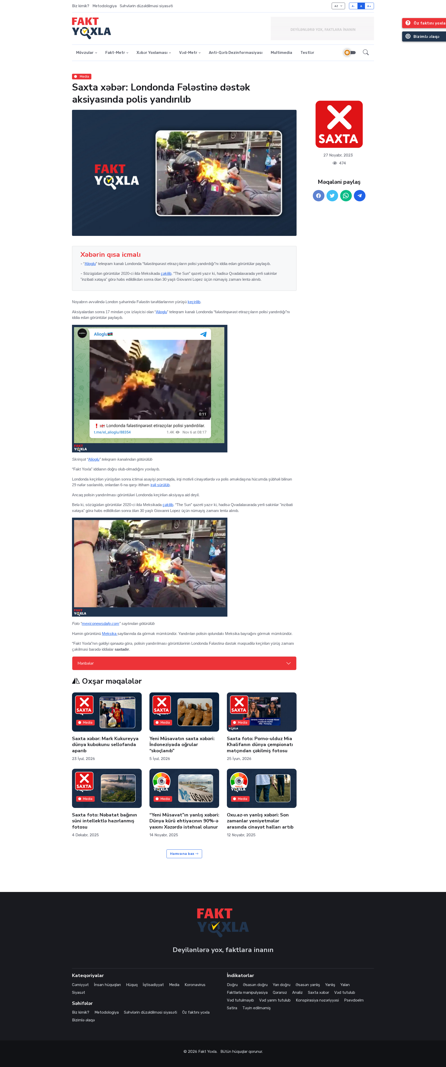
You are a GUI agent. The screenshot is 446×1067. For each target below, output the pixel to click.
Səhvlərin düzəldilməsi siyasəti (146, 6)
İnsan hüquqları (107, 984)
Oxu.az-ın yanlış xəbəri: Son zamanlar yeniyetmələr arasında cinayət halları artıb (260, 821)
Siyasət (78, 992)
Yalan (345, 984)
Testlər (307, 52)
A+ (369, 6)
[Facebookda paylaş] (318, 196)
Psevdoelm (354, 1000)
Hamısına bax (182, 854)
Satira (232, 1008)
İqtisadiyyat (153, 984)
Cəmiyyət (80, 984)
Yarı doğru (281, 984)
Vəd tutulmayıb (240, 1000)
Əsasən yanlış (308, 984)
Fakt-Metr (115, 52)
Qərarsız (280, 992)
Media (84, 76)
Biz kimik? (80, 6)
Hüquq (132, 984)
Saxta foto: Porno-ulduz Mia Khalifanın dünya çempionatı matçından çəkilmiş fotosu (260, 744)
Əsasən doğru (255, 984)
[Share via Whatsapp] (346, 196)
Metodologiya (104, 6)
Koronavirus (195, 984)
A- (353, 6)
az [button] (336, 6)
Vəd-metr (188, 52)
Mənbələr (85, 663)
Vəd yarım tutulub (275, 1000)
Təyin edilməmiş (256, 1008)
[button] (366, 52)
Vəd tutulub (344, 992)
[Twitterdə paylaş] (332, 196)
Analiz (297, 992)
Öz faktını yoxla (196, 1012)
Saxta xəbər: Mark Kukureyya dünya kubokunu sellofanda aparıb (105, 744)
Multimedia (281, 52)
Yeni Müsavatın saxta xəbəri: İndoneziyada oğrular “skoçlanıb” (181, 744)
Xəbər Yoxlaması (152, 52)
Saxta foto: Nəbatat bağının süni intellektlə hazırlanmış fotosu (104, 821)
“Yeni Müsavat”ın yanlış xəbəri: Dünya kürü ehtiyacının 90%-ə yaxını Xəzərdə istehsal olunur (184, 821)
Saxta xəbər (318, 992)
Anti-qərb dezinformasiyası (235, 52)
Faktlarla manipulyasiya (247, 992)
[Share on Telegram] (359, 196)
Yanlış (330, 984)
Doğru (232, 984)
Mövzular (85, 52)
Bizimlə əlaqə (83, 1020)
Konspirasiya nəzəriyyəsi (317, 1000)
